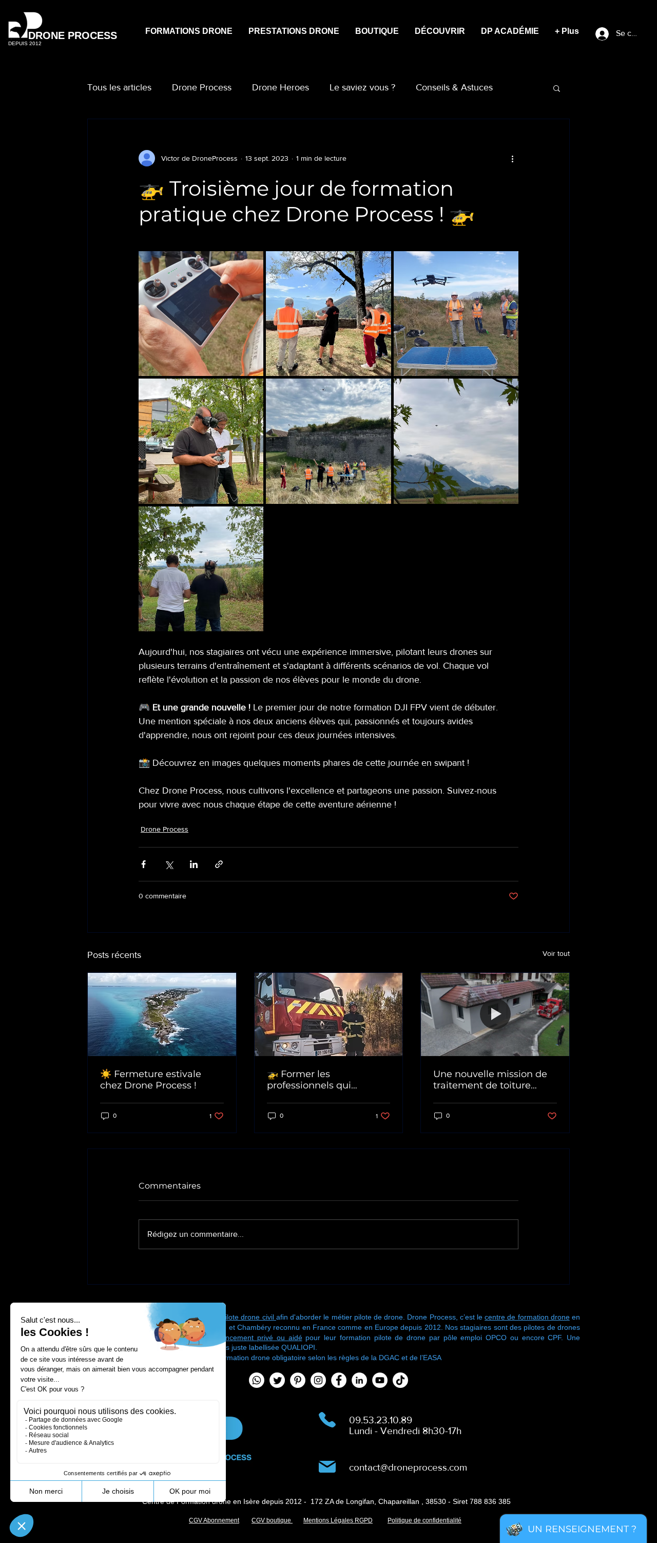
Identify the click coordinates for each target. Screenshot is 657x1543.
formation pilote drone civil (232, 1317)
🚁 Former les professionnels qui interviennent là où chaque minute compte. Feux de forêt (323, 1079)
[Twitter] (277, 1380)
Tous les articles (119, 87)
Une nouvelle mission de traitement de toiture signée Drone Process (490, 1079)
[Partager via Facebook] (143, 864)
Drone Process (201, 87)
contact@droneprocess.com (408, 1467)
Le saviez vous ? (362, 87)
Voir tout (556, 953)
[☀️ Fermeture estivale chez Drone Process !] (162, 1014)
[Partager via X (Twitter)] (168, 864)
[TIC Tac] (400, 1380)
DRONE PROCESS (72, 35)
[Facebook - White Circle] (338, 1380)
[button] (557, 88)
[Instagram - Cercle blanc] (318, 1380)
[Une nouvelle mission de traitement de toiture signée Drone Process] (495, 1014)
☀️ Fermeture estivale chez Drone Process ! (150, 1079)
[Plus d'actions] (512, 158)
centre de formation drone (527, 1317)
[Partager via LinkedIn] (194, 864)
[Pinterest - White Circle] (297, 1380)
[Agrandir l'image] (201, 313)
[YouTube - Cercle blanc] (380, 1380)
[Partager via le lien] (219, 864)
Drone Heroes (280, 87)
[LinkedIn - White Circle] (359, 1380)
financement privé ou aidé (256, 1337)
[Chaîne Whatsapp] (256, 1380)
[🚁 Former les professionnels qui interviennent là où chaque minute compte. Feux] (329, 1014)
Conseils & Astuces (454, 87)
